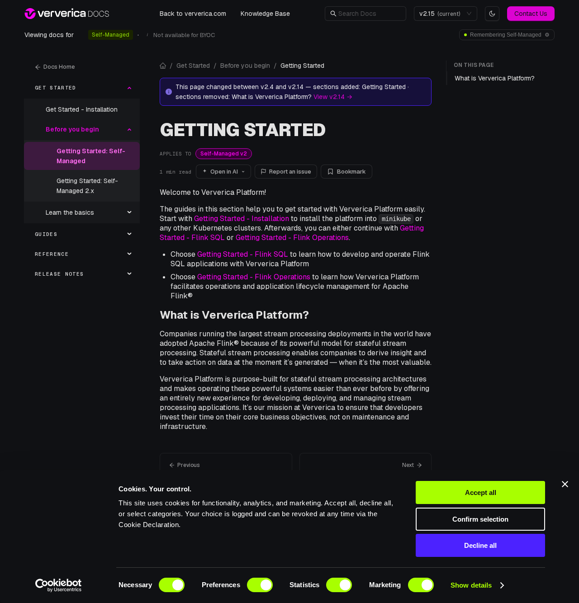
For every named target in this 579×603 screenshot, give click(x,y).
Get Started (193, 65)
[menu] (82, 181)
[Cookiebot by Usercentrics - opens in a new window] (58, 585)
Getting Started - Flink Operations (292, 237)
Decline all (480, 545)
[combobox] (441, 14)
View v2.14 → (332, 97)
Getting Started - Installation (241, 218)
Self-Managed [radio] (110, 34)
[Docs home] (163, 66)
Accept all (480, 492)
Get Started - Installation (82, 109)
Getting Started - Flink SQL (242, 254)
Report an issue (290, 171)
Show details (471, 585)
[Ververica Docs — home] (66, 13)
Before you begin (245, 65)
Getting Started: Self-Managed (91, 156)
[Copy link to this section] (316, 315)
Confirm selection (480, 519)
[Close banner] (565, 484)
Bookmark (351, 171)
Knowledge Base (265, 13)
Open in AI (224, 171)
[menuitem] (82, 88)
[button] (369, 14)
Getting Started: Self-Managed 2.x (87, 186)
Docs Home (59, 67)
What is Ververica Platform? (234, 315)
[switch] (260, 585)
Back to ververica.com (193, 13)
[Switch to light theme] (492, 13)
